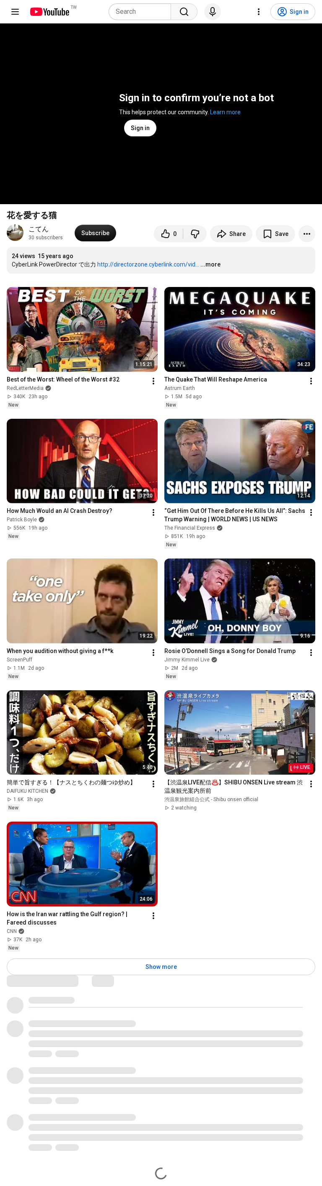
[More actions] (307, 233)
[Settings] (259, 12)
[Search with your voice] (212, 11)
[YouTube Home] (49, 11)
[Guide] (15, 12)
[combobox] (142, 12)
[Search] (184, 11)
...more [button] (210, 264)
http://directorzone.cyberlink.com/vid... (148, 264)
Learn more (225, 112)
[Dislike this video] (195, 233)
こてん (39, 229)
